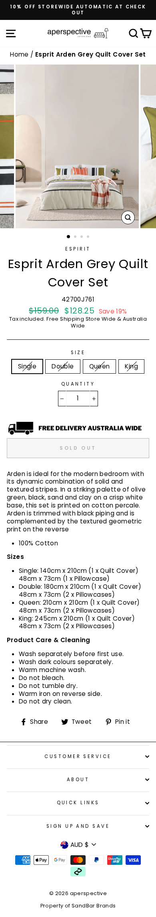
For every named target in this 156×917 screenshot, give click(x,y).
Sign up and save (78, 826)
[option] (78, 10)
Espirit (77, 249)
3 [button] (82, 237)
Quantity (78, 384)
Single (27, 366)
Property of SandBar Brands (78, 905)
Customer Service (77, 756)
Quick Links (78, 802)
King (131, 366)
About (78, 779)
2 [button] (76, 237)
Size (78, 353)
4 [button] (89, 237)
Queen (99, 366)
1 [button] (69, 237)
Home (20, 54)
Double (63, 366)
